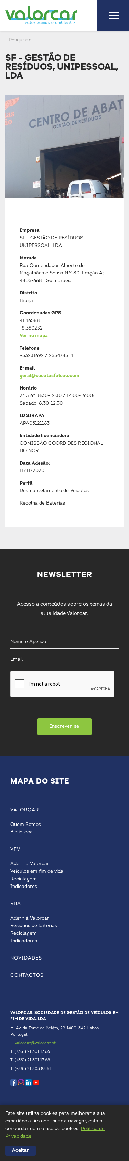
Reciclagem (23, 879)
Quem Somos (25, 824)
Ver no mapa (34, 336)
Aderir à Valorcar (29, 864)
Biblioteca (21, 832)
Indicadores (23, 886)
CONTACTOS (27, 975)
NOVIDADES (26, 958)
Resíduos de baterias (33, 926)
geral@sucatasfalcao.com (49, 376)
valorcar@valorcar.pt (35, 1043)
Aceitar (20, 1150)
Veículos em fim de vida (36, 871)
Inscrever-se (64, 726)
